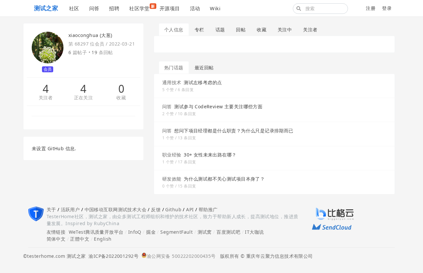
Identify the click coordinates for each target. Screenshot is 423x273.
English (102, 239)
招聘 (114, 8)
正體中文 (79, 239)
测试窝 (205, 232)
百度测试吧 (228, 232)
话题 (220, 29)
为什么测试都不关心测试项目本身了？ (224, 179)
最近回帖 (204, 67)
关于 (51, 209)
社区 (74, 8)
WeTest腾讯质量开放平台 (96, 232)
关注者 (46, 98)
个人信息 (173, 29)
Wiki (215, 8)
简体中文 (56, 239)
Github (173, 209)
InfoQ (134, 232)
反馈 (156, 209)
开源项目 (170, 8)
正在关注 (83, 98)
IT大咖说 (254, 232)
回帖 (241, 29)
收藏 (121, 98)
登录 (387, 8)
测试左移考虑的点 (203, 82)
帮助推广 (208, 209)
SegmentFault (176, 232)
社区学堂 (142, 8)
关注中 (285, 29)
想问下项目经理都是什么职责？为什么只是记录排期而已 (233, 130)
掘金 (151, 232)
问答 (94, 8)
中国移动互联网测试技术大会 (115, 209)
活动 (195, 8)
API (190, 209)
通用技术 (171, 82)
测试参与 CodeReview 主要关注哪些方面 (218, 106)
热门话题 (173, 67)
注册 (370, 8)
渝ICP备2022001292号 (112, 256)
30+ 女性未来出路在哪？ (210, 155)
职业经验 (171, 155)
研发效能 (171, 179)
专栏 (199, 29)
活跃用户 (70, 209)
